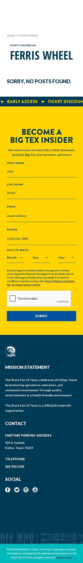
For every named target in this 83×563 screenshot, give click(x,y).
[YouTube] (35, 489)
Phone (12, 229)
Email (11, 206)
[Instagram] (26, 489)
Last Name (15, 184)
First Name (15, 162)
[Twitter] (16, 489)
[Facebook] (7, 489)
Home (11, 35)
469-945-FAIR (14, 466)
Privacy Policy (64, 557)
